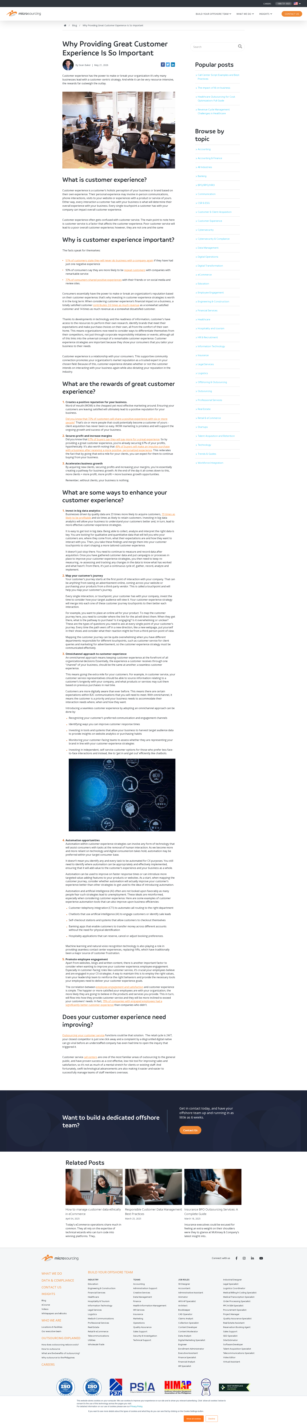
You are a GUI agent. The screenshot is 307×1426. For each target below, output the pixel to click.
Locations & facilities (52, 1327)
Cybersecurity (206, 229)
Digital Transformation (210, 265)
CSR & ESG (204, 202)
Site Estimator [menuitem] (230, 1340)
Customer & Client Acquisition (215, 211)
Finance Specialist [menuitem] (187, 1357)
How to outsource (51, 1349)
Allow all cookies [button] (193, 1418)
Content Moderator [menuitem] (188, 1331)
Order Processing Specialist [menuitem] (236, 1301)
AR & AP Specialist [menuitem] (187, 1301)
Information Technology (211, 346)
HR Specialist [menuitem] (184, 1366)
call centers (90, 1057)
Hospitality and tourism (211, 328)
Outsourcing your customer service (83, 1035)
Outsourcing (205, 391)
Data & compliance (58, 1280)
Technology (204, 444)
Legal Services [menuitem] (95, 1310)
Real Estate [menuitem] (93, 1327)
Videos (45, 1309)
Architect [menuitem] (182, 1305)
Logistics (203, 373)
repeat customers (134, 270)
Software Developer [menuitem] (233, 1344)
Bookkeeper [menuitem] (184, 1310)
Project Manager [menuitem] (231, 1314)
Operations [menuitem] (139, 1323)
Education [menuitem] (93, 1284)
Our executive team (51, 1331)
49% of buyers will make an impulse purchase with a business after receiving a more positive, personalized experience (118, 448)
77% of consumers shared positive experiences (94, 280)
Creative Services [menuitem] (141, 1292)
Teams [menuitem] (136, 1279)
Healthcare (204, 319)
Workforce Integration (210, 462)
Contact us (51, 1287)
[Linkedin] (173, 64)
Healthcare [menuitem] (93, 1297)
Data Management (208, 247)
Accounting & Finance (210, 158)
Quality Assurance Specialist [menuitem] (237, 1318)
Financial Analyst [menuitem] (186, 1361)
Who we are (51, 1320)
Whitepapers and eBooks (54, 1313)
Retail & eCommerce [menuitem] (98, 1331)
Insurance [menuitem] (138, 1314)
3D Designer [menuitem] (184, 1284)
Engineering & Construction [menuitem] (101, 1288)
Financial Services (207, 310)
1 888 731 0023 (283, 3)
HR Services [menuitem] (139, 1310)
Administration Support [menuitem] (145, 1288)
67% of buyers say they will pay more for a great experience (124, 439)
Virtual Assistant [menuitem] (231, 1361)
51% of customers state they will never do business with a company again (109, 260)
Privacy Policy (136, 1406)
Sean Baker (85, 65)
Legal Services (206, 364)
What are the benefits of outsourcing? (61, 1353)
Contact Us (292, 13)
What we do (243, 13)
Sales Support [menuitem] (140, 1331)
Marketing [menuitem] (138, 1318)
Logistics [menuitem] (92, 1314)
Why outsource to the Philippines (58, 1357)
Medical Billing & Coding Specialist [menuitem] (239, 1292)
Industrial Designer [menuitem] (232, 1279)
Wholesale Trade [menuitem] (96, 1344)
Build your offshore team (212, 13)
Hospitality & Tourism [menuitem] (99, 1301)
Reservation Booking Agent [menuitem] (236, 1327)
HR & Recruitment (208, 337)
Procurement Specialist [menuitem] (234, 1310)
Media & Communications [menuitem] (101, 1318)
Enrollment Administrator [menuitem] (191, 1348)
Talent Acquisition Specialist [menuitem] (237, 1348)
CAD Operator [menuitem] (185, 1314)
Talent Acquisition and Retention (216, 435)
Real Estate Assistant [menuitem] (233, 1323)
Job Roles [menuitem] (183, 1279)
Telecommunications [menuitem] (98, 1335)
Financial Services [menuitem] (96, 1292)
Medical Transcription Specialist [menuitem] (238, 1297)
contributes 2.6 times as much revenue (116, 305)
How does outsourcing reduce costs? (60, 1344)
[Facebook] (163, 64)
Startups (203, 426)
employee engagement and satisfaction (119, 987)
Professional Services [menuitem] (98, 1323)
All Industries (205, 167)
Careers (267, 3)
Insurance (203, 355)
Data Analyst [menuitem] (184, 1335)
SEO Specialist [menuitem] (230, 1335)
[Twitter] (168, 64)
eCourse (46, 1304)
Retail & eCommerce (209, 417)
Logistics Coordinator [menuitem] (234, 1288)
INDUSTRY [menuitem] (93, 1279)
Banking (202, 176)
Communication (207, 194)
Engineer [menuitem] (182, 1344)
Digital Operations (208, 256)
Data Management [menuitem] (142, 1297)
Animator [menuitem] (183, 1297)
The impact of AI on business (214, 87)
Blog (44, 1300)
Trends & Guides (207, 453)
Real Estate (204, 409)
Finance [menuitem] (137, 1301)
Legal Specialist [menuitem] (230, 1284)
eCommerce (205, 274)
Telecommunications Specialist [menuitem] (238, 1353)
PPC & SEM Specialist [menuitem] (233, 1305)
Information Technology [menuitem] (100, 1305)
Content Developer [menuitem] (187, 1327)
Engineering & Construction (213, 301)
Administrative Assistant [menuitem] (190, 1292)
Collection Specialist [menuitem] (188, 1323)
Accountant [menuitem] (184, 1288)
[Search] (240, 46)
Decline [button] (211, 1418)
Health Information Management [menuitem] (149, 1305)
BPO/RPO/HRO (206, 185)
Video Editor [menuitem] (229, 1357)
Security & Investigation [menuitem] (145, 1335)
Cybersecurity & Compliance (214, 238)
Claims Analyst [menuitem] (185, 1318)
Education (203, 283)
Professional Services (210, 400)
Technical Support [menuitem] (142, 1340)
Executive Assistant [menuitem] (188, 1353)
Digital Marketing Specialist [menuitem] (191, 1340)
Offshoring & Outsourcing (212, 382)
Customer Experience (210, 220)
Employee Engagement (211, 292)
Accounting (204, 149)
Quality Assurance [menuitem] (142, 1327)
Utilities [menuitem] (91, 1340)
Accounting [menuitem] (139, 1284)
